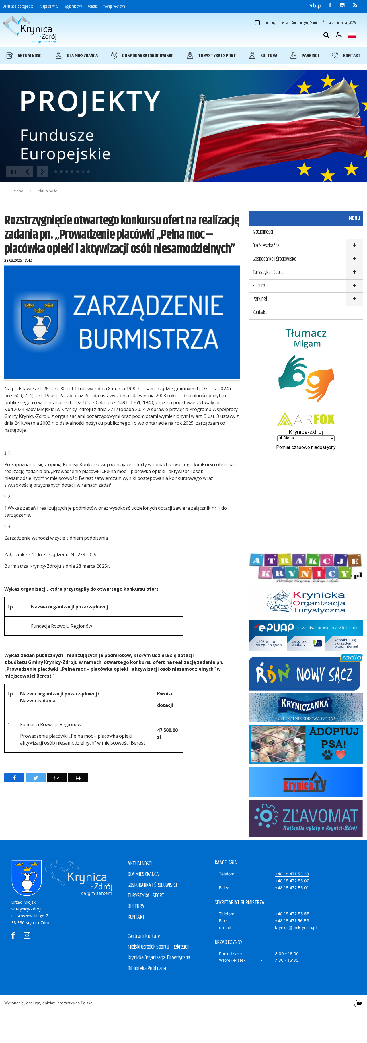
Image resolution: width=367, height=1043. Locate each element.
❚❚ (11, 171)
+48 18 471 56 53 (292, 920)
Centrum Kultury (144, 936)
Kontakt (92, 6)
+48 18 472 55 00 (292, 880)
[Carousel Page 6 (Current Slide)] (83, 171)
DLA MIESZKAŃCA (143, 874)
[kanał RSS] (355, 5)
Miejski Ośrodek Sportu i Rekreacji (158, 947)
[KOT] (306, 615)
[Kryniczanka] (306, 720)
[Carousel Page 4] (72, 171)
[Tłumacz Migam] (306, 407)
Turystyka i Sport (268, 272)
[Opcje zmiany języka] (352, 35)
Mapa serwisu (49, 6)
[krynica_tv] (306, 795)
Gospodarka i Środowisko (274, 259)
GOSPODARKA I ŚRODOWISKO (152, 885)
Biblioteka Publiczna (147, 968)
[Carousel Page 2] (61, 171)
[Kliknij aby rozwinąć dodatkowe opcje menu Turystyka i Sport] (354, 273)
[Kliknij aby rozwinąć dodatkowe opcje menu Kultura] (354, 286)
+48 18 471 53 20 (292, 873)
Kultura (259, 286)
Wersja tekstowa (114, 6)
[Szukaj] (326, 35)
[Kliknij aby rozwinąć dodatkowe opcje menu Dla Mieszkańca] (354, 246)
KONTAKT (136, 917)
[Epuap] (306, 649)
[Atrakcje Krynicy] (306, 581)
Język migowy (73, 6)
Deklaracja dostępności (18, 6)
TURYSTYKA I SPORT (146, 895)
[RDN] (306, 689)
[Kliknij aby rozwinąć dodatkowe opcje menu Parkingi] (354, 299)
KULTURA (136, 906)
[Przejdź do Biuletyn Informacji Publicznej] (315, 5)
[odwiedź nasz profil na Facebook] (330, 5)
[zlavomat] (306, 835)
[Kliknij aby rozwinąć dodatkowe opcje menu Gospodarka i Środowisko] (354, 259)
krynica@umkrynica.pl (296, 927)
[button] (339, 35)
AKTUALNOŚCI (140, 863)
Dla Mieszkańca (266, 246)
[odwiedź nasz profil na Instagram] (342, 5)
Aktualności (263, 232)
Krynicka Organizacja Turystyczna (159, 957)
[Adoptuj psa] (306, 762)
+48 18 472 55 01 (292, 887)
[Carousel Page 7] (88, 171)
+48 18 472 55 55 (292, 913)
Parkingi (260, 299)
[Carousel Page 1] (55, 171)
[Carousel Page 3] (66, 171)
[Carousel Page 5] (77, 171)
